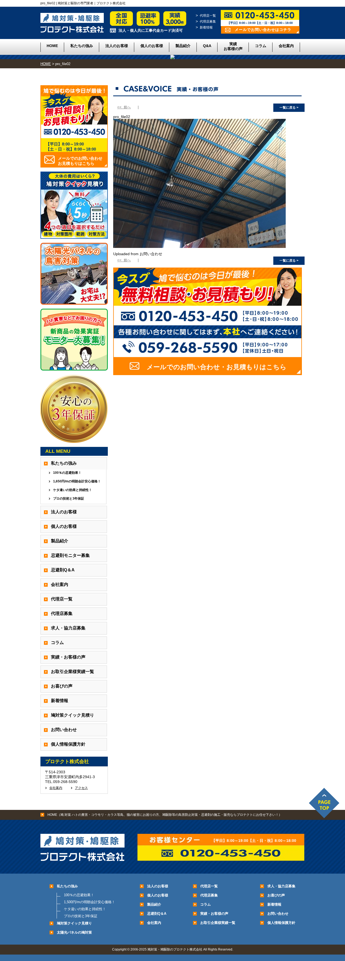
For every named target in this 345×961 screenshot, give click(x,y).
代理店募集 (208, 21)
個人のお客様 (151, 46)
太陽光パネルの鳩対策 (74, 932)
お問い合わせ (64, 729)
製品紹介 (183, 46)
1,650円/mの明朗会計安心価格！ (77, 481)
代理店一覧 (208, 15)
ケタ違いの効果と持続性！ (72, 490)
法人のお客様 (116, 46)
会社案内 (286, 46)
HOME (52, 46)
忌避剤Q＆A (63, 570)
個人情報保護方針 (68, 744)
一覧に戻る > (289, 107)
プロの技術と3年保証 (68, 498)
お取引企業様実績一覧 (72, 671)
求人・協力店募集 (68, 628)
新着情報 (206, 27)
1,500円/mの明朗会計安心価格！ (89, 902)
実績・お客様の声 (68, 657)
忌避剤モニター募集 (70, 555)
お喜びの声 (62, 686)
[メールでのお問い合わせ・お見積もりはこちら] (207, 373)
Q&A (207, 46)
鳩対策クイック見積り (72, 715)
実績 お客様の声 (233, 46)
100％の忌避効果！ (67, 473)
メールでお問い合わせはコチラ (263, 29)
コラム (260, 46)
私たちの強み (81, 46)
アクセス (81, 788)
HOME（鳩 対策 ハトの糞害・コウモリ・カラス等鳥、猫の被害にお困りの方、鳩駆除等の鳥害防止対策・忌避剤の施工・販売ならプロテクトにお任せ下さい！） (164, 815)
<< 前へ (124, 107)
